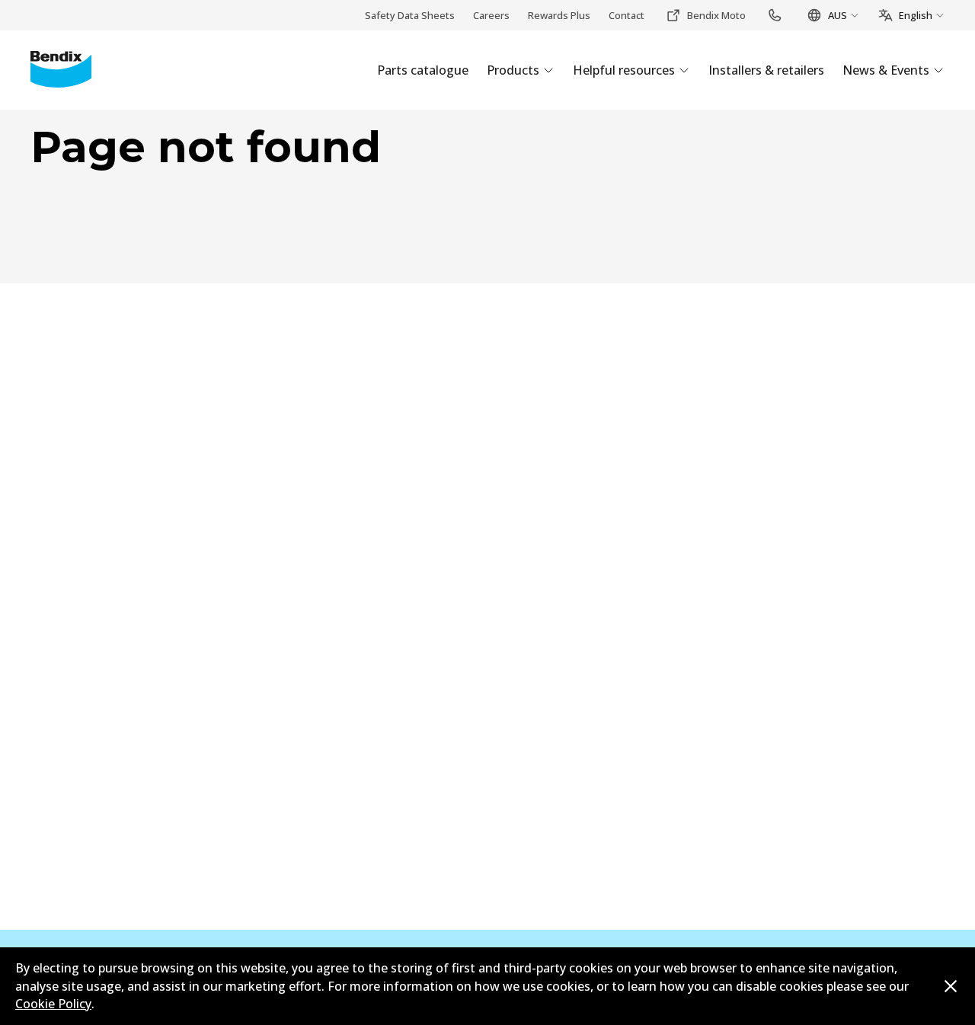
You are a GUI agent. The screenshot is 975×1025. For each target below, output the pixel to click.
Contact (626, 15)
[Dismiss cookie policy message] (950, 986)
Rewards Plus (559, 15)
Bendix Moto (716, 15)
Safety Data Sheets (410, 15)
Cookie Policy (53, 1003)
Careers (491, 15)
